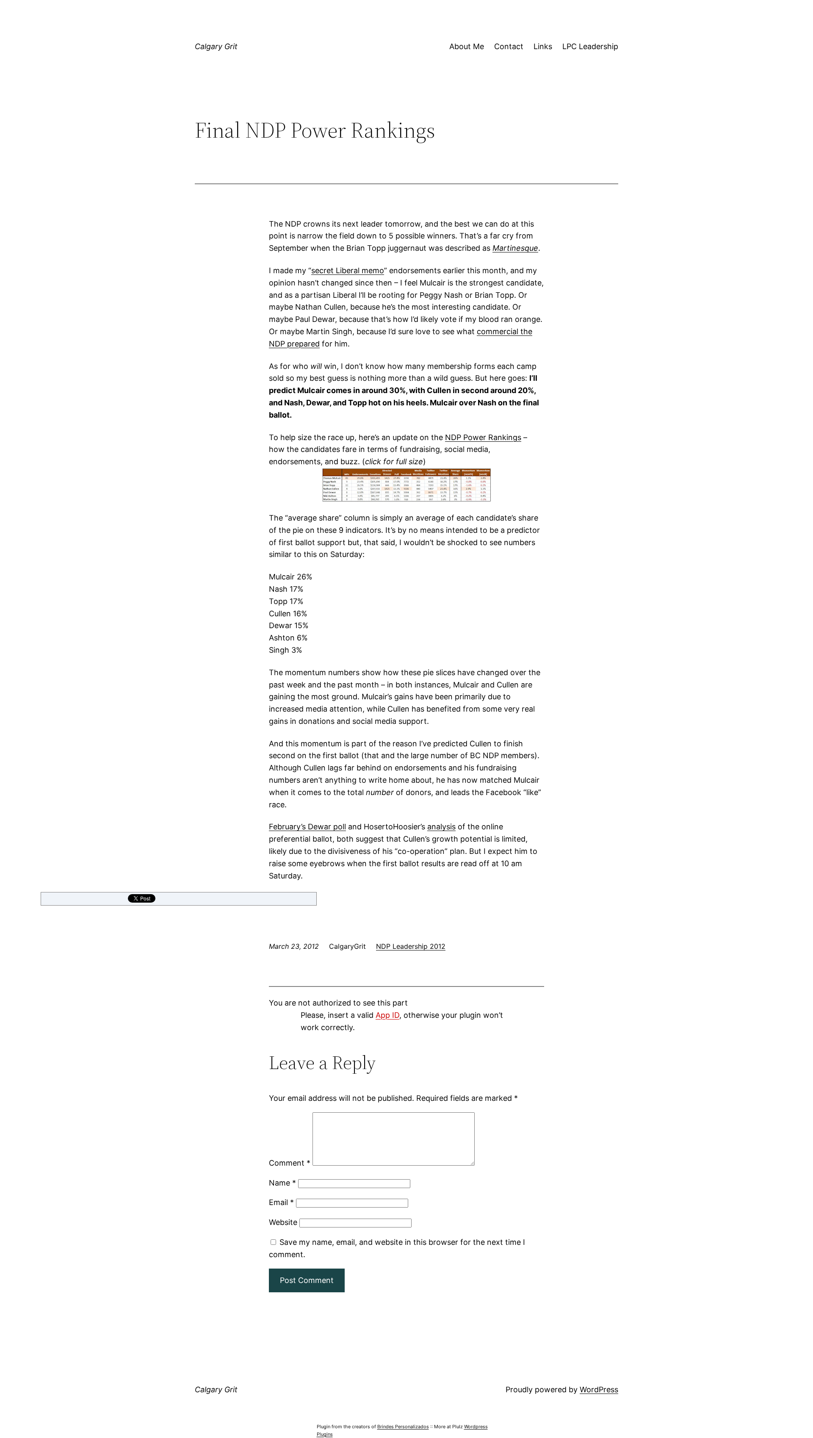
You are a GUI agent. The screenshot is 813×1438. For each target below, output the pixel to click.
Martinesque (515, 248)
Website (283, 1222)
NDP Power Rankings (483, 437)
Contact (508, 46)
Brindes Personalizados (403, 1427)
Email (281, 1202)
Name (282, 1182)
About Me (466, 46)
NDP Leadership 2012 (410, 946)
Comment (289, 1162)
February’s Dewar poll (307, 826)
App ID (387, 1015)
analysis (441, 826)
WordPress (599, 1389)
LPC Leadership (590, 46)
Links (543, 46)
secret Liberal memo (347, 270)
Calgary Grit (216, 46)
